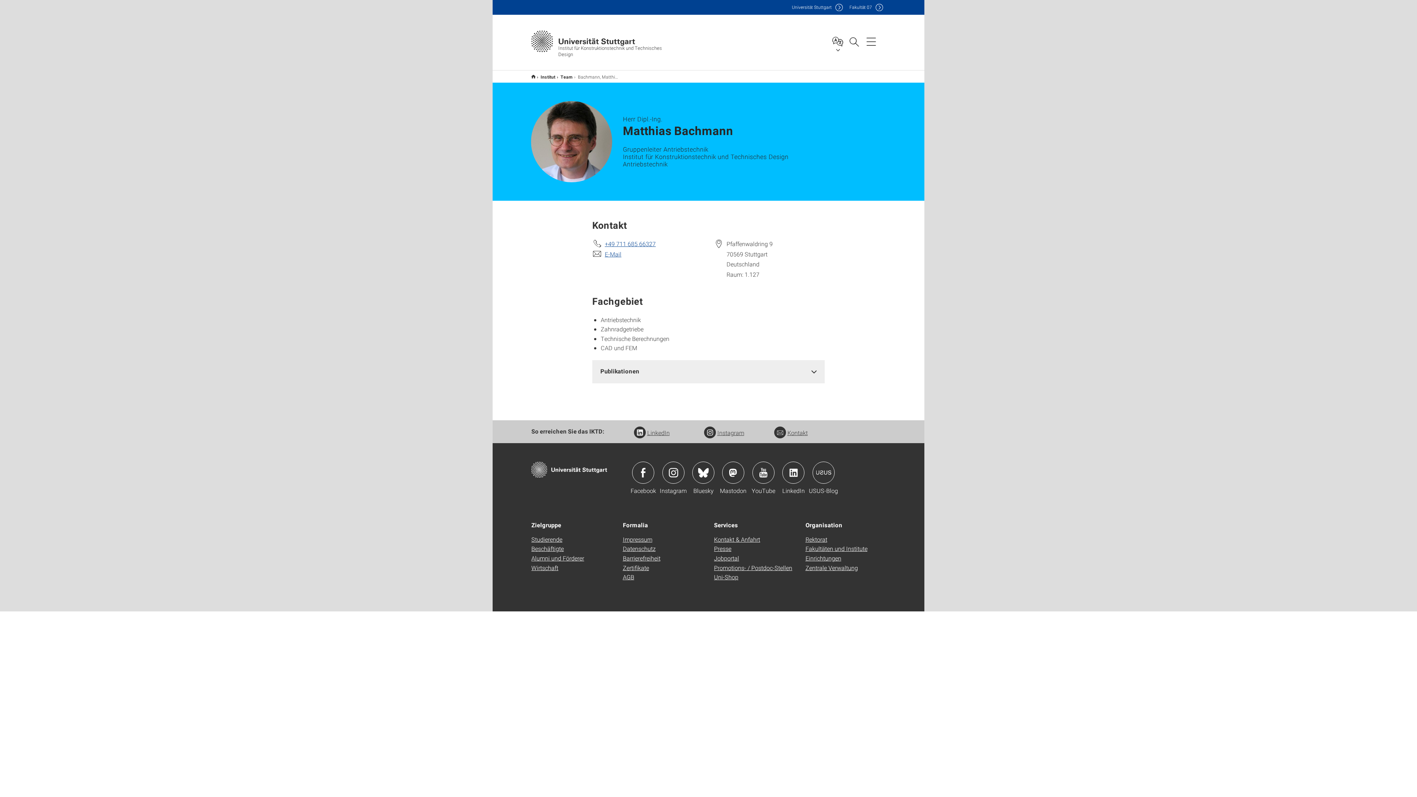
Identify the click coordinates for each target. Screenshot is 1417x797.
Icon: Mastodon (733, 473)
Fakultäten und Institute (837, 548)
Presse (722, 548)
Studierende (546, 539)
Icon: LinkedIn (793, 473)
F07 (860, 7)
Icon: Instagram (673, 473)
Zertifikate (636, 568)
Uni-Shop (726, 577)
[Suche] (854, 41)
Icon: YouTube (763, 473)
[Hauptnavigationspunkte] (871, 41)
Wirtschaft (544, 568)
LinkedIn (658, 433)
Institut (548, 77)
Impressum (637, 539)
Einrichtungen (823, 558)
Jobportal (726, 558)
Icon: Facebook (643, 473)
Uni (812, 7)
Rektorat (816, 539)
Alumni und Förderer (557, 558)
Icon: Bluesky (703, 473)
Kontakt (797, 433)
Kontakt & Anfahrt (737, 539)
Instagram (730, 433)
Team (567, 77)
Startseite (533, 76)
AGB (628, 577)
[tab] (708, 371)
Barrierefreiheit (642, 558)
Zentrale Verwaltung (832, 568)
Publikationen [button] (619, 371)
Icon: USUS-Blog (824, 473)
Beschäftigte (547, 548)
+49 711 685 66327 (630, 244)
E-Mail (613, 254)
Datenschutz (639, 548)
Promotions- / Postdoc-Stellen (753, 568)
